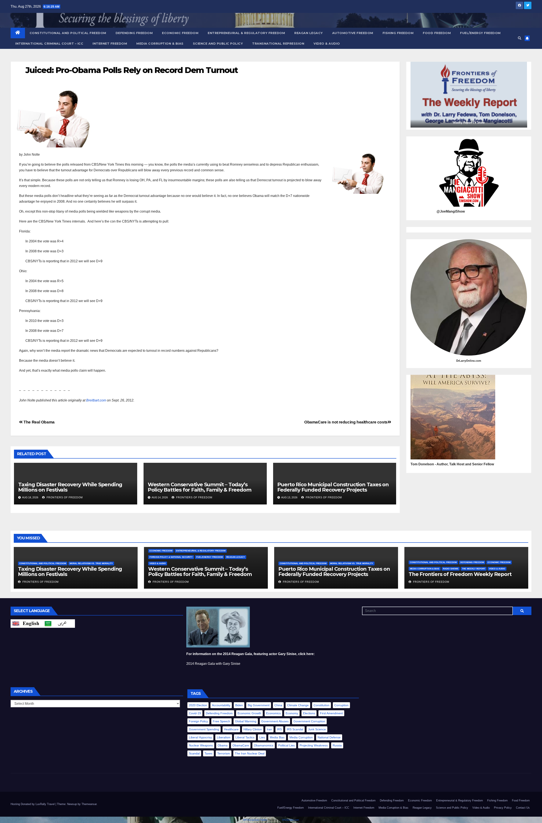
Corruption (341, 705)
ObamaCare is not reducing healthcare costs (346, 422)
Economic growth (249, 713)
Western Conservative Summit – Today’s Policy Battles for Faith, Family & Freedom (199, 487)
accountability (221, 705)
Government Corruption (309, 721)
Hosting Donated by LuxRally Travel (33, 804)
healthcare (231, 729)
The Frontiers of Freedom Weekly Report (460, 574)
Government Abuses (275, 721)
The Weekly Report (473, 568)
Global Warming (245, 721)
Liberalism (224, 737)
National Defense (329, 737)
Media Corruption (301, 737)
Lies (262, 737)
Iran (269, 729)
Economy (292, 713)
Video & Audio (327, 43)
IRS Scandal (295, 729)
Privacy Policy (503, 807)
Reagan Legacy (308, 33)
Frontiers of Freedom (64, 497)
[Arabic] (59, 623)
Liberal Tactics (244, 737)
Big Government (259, 705)
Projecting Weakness (314, 745)
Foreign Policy (198, 721)
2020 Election (198, 705)
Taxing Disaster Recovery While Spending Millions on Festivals (70, 487)
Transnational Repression (278, 43)
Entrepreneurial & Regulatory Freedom (246, 33)
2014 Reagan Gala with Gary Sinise (213, 663)
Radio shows (450, 568)
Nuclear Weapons (201, 745)
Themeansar (89, 804)
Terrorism (223, 753)
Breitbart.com (96, 400)
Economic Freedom (180, 33)
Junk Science (317, 729)
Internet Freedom (110, 43)
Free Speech (221, 721)
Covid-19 (195, 713)
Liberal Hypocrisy (200, 737)
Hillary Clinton (252, 729)
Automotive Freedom (352, 33)
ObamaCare (240, 745)
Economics (273, 713)
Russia (337, 745)
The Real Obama (39, 422)
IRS (279, 729)
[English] (27, 623)
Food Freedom (437, 33)
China (278, 705)
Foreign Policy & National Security (171, 557)
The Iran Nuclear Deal (249, 753)
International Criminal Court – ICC (49, 43)
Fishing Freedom (398, 33)
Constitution (321, 705)
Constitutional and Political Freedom (68, 33)
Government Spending (204, 729)
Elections (309, 713)
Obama (223, 745)
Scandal (194, 753)
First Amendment (331, 713)
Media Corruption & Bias (160, 43)
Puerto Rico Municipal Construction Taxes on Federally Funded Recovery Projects (333, 487)
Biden (239, 705)
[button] (519, 38)
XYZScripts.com (290, 820)
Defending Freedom (134, 33)
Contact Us (523, 807)
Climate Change (298, 705)
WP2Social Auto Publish (255, 820)
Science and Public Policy (218, 43)
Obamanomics (263, 745)
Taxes (208, 753)
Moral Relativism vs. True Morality (91, 563)
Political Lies (286, 745)
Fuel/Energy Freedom (480, 33)
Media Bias (277, 737)
